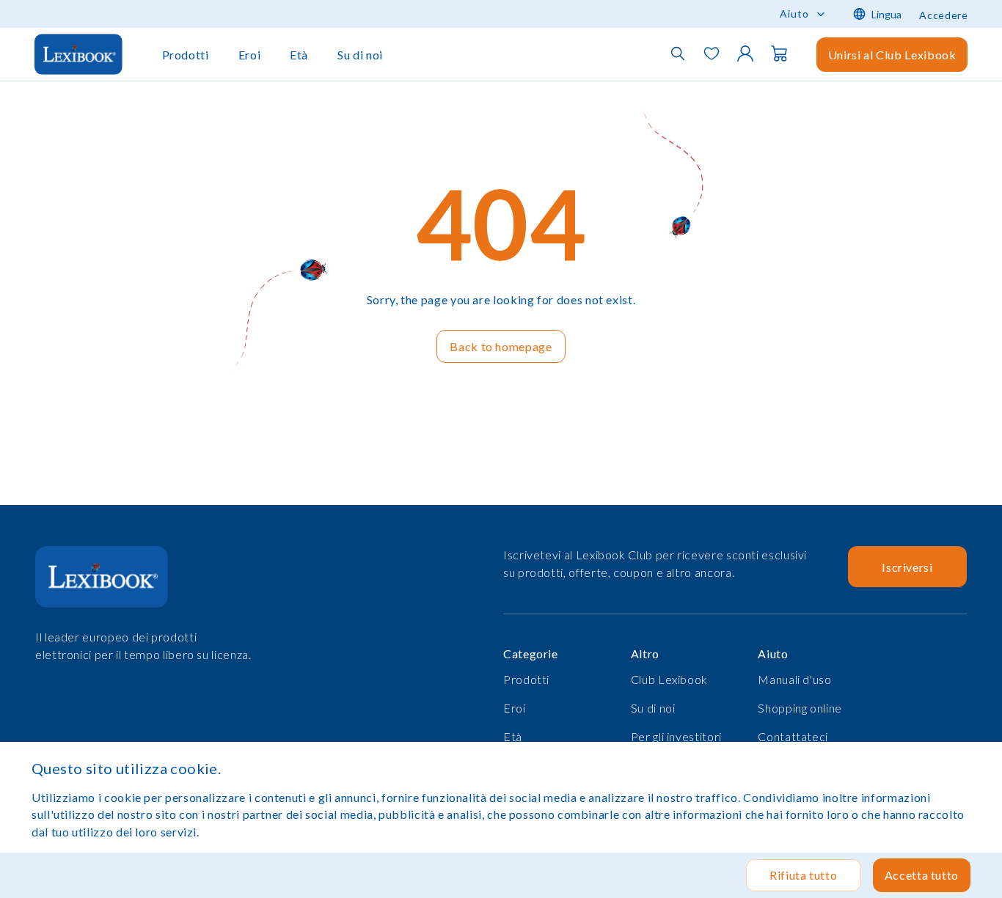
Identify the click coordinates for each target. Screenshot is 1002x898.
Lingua (886, 14)
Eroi (249, 55)
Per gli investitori (676, 736)
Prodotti (185, 55)
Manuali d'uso (794, 679)
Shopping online (800, 708)
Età (299, 55)
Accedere (943, 15)
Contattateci (793, 736)
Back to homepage (501, 346)
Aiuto (794, 13)
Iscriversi (907, 567)
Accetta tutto (922, 875)
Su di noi (360, 55)
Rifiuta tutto (803, 875)
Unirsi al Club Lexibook (892, 55)
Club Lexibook (669, 679)
